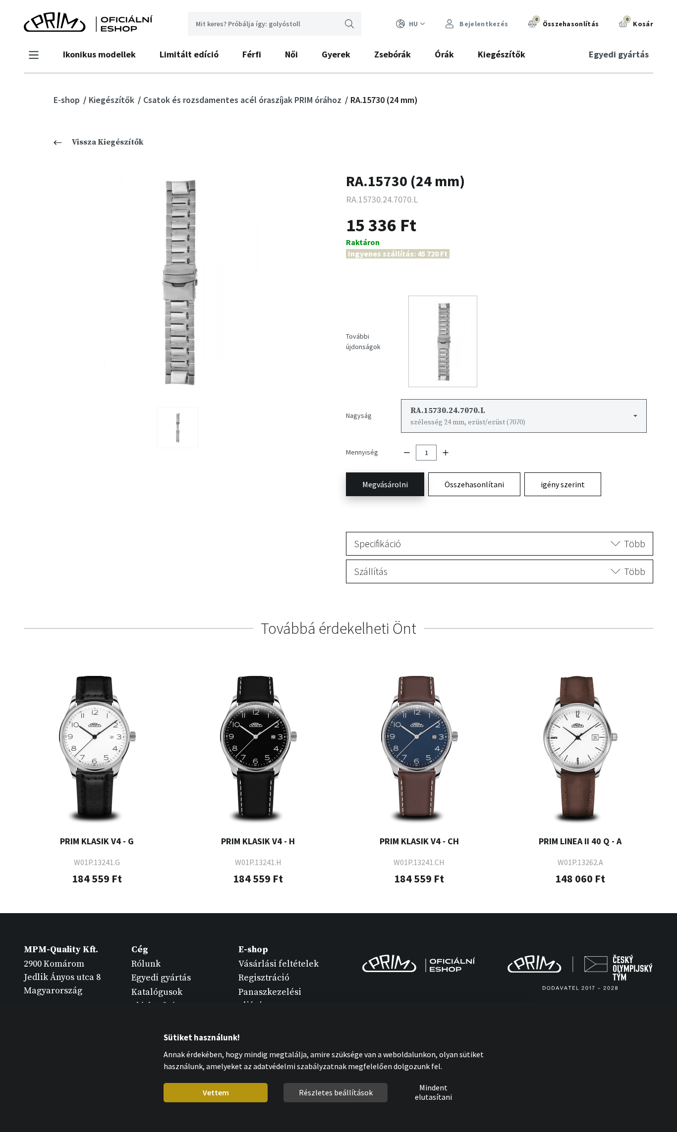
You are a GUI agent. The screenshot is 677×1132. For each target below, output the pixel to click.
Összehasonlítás (567, 22)
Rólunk (146, 964)
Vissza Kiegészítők (107, 142)
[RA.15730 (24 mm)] (177, 282)
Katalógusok (156, 992)
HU (413, 23)
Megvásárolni (385, 484)
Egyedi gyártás (619, 54)
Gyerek (336, 54)
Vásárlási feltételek (278, 964)
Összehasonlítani (474, 484)
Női (291, 54)
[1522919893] (178, 427)
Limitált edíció (189, 54)
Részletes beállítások (335, 1092)
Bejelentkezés (483, 23)
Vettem (215, 1092)
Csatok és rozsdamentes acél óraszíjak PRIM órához (243, 99)
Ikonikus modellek (99, 54)
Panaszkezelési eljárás (269, 998)
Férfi (251, 54)
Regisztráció (263, 977)
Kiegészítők (501, 54)
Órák (444, 54)
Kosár (639, 22)
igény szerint (563, 484)
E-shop (68, 99)
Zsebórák (392, 54)
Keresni (349, 23)
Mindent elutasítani (432, 1092)
